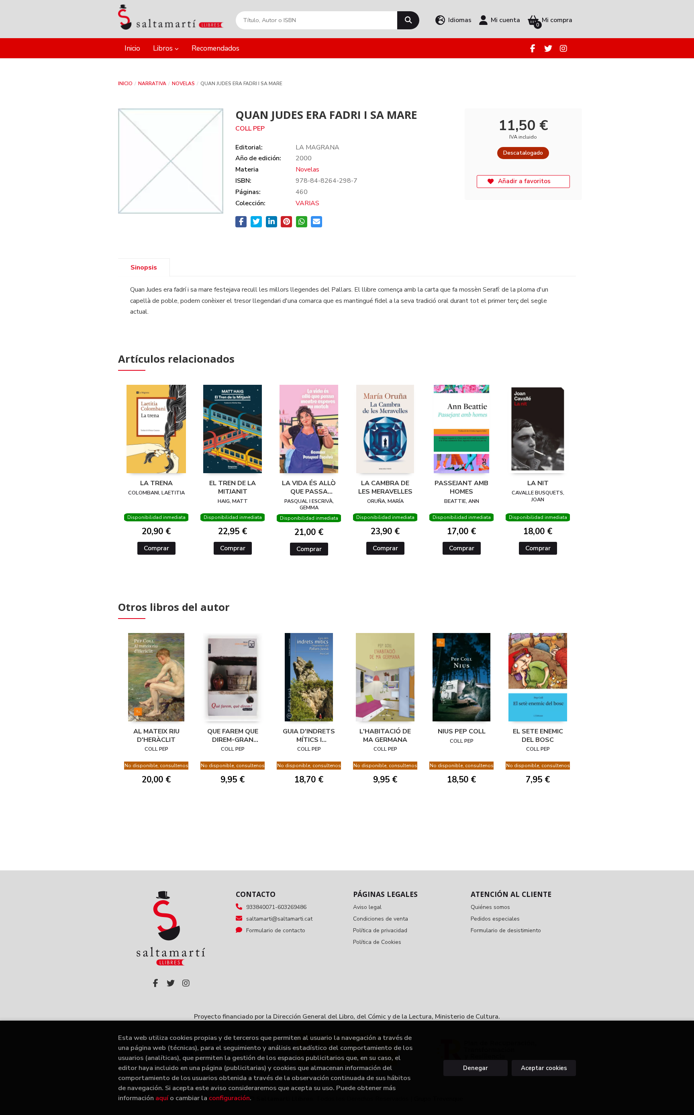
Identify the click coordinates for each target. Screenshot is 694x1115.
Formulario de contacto (275, 930)
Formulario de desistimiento (506, 930)
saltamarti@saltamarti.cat (279, 919)
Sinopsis (144, 267)
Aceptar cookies (544, 1068)
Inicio (125, 83)
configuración (229, 1098)
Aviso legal (367, 907)
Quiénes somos (490, 907)
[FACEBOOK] (532, 48)
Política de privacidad (380, 930)
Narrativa (152, 83)
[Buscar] (408, 20)
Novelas (183, 83)
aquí (161, 1098)
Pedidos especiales (495, 919)
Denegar (475, 1068)
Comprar (156, 548)
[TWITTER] (548, 48)
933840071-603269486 (276, 907)
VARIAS (307, 203)
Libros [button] (164, 48)
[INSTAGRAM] (563, 48)
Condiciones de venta (380, 919)
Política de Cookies (377, 942)
